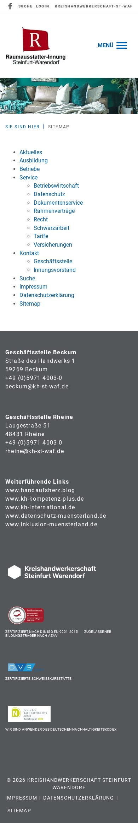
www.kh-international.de (40, 507)
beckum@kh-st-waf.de (37, 386)
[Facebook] (10, 6)
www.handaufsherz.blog (40, 490)
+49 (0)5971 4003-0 (34, 378)
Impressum (21, 798)
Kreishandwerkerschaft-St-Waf (94, 6)
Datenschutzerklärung (78, 798)
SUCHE (25, 6)
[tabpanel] (69, 96)
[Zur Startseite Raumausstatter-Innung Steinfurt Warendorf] (36, 45)
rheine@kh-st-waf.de (34, 451)
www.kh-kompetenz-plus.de (44, 498)
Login (42, 6)
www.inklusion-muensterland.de (51, 524)
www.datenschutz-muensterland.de (55, 515)
